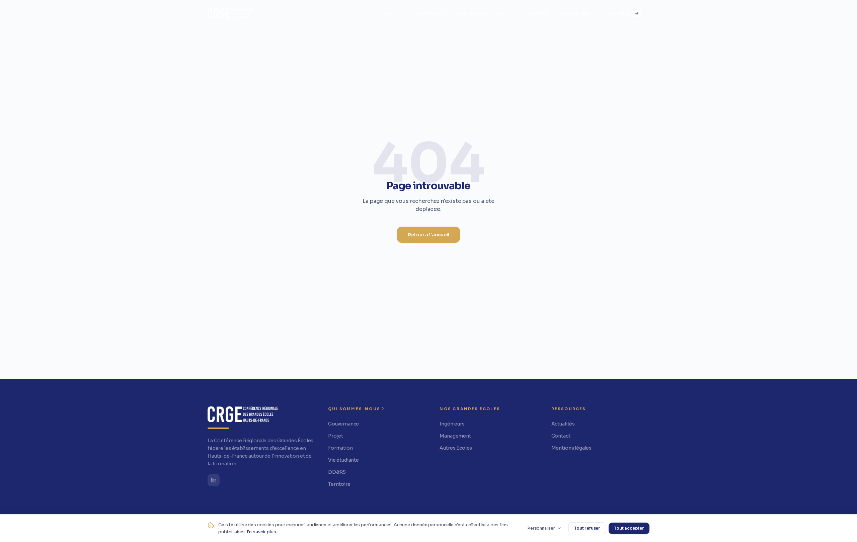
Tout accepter (629, 528)
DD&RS (337, 472)
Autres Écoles (456, 448)
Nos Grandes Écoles (480, 13)
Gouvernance (428, 13)
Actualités (535, 13)
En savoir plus (261, 532)
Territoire (339, 484)
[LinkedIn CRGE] (214, 480)
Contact (619, 13)
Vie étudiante (343, 460)
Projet (335, 436)
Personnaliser (541, 528)
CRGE (388, 13)
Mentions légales (571, 448)
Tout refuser (587, 528)
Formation (340, 448)
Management (455, 436)
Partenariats (574, 13)
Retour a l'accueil (428, 235)
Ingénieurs (452, 424)
